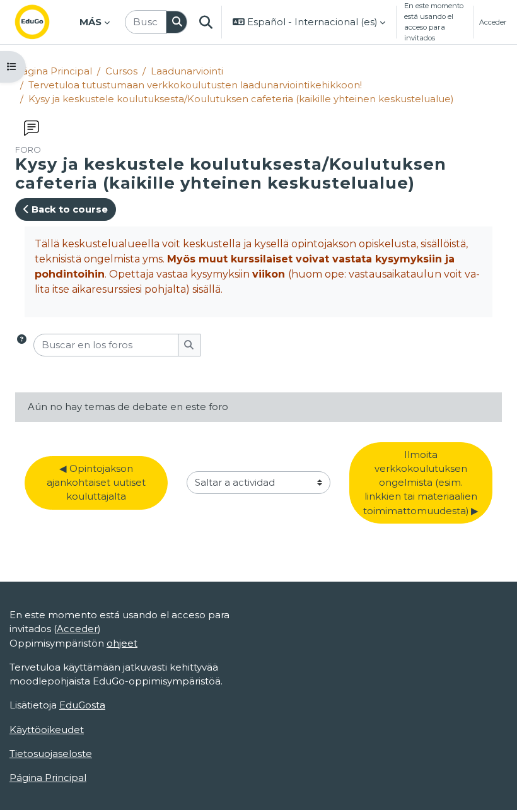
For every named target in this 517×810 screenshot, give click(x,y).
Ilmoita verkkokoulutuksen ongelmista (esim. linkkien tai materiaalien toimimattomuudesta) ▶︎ (421, 483)
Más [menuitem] (90, 22)
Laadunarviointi (187, 71)
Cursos (121, 71)
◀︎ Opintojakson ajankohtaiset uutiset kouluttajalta (97, 482)
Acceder (493, 22)
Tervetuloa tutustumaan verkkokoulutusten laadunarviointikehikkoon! (195, 85)
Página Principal (53, 71)
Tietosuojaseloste (50, 754)
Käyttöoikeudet (46, 730)
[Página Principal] (42, 22)
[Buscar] (176, 22)
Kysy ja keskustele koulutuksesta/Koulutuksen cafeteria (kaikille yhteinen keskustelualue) (240, 99)
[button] (205, 22)
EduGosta (82, 705)
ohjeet (122, 643)
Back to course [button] (68, 209)
